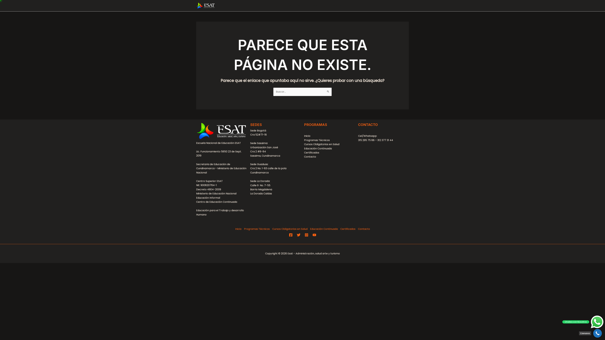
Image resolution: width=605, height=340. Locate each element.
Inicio (307, 136)
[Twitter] (298, 235)
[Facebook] (291, 235)
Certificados (311, 152)
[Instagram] (306, 235)
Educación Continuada (369, 6)
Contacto (399, 6)
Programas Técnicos (286, 6)
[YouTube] (314, 235)
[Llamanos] (597, 333)
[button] (301, 5)
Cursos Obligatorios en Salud (328, 6)
